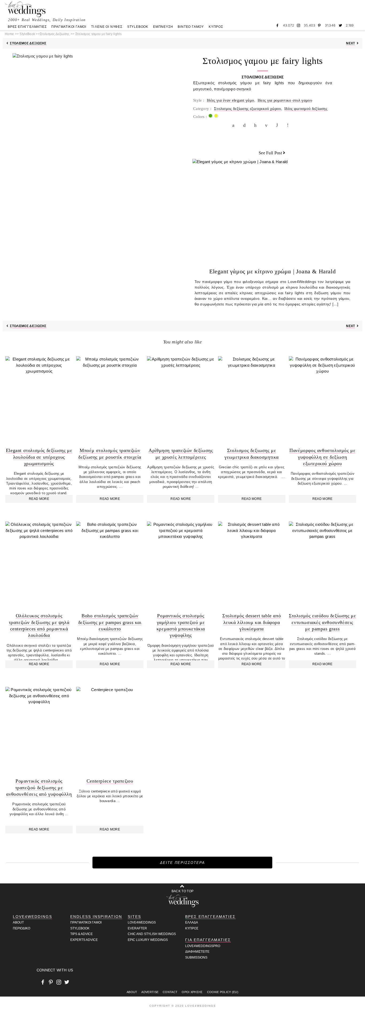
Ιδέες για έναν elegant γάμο (230, 100)
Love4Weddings (32, 916)
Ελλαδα (191, 922)
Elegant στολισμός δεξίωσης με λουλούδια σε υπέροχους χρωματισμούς (39, 457)
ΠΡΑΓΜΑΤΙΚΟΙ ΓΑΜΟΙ (68, 27)
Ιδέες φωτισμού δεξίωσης (305, 108)
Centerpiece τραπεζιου (110, 781)
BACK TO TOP (182, 891)
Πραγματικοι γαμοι (86, 922)
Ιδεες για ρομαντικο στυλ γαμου (285, 100)
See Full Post (270, 153)
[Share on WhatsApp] (278, 125)
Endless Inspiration (96, 916)
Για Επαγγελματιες (208, 940)
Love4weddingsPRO (202, 946)
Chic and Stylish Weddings (152, 934)
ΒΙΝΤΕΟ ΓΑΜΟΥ (191, 27)
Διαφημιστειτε (197, 951)
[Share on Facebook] (234, 125)
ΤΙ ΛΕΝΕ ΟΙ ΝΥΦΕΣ (106, 27)
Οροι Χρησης (192, 992)
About (18, 922)
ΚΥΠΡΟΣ (216, 27)
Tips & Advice (81, 934)
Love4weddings (142, 922)
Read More (39, 499)
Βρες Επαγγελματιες (210, 916)
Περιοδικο (21, 928)
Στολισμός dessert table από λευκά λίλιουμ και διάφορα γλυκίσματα (251, 622)
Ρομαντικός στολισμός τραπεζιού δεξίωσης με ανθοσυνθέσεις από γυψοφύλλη (39, 787)
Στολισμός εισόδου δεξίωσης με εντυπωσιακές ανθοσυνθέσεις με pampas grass (322, 622)
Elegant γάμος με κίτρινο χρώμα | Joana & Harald (272, 271)
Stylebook (80, 928)
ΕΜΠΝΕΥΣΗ (163, 27)
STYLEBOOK (137, 27)
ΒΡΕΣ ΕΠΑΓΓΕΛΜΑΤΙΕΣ (27, 27)
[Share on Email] (267, 125)
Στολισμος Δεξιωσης (28, 43)
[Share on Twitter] (245, 125)
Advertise (149, 992)
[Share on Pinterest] (256, 125)
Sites (134, 916)
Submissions (196, 957)
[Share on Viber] (289, 125)
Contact (170, 992)
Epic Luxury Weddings (148, 940)
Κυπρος (191, 928)
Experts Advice (84, 940)
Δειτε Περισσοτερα (182, 863)
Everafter (137, 928)
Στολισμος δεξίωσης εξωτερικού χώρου (247, 108)
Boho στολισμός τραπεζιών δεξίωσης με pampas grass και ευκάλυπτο (110, 622)
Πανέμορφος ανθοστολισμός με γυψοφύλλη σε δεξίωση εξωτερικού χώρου (322, 457)
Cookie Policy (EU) (222, 992)
